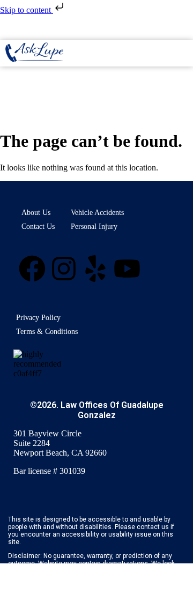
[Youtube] (127, 268)
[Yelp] (95, 268)
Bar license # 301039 (49, 470)
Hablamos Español (97, 33)
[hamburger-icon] (181, 53)
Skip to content (26, 9)
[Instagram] (63, 268)
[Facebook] (32, 268)
